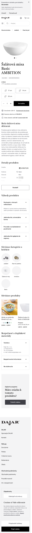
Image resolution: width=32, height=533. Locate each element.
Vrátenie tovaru (6, 456)
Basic (20, 172)
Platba (3, 452)
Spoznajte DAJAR (7, 433)
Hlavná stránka (5, 30)
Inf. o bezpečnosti (7, 483)
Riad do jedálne (27, 30)
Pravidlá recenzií (6, 479)
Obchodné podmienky (8, 474)
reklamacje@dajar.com (14, 352)
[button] (15, 203)
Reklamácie (5, 460)
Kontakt (3, 437)
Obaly (3, 464)
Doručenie (4, 447)
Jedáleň (16, 30)
